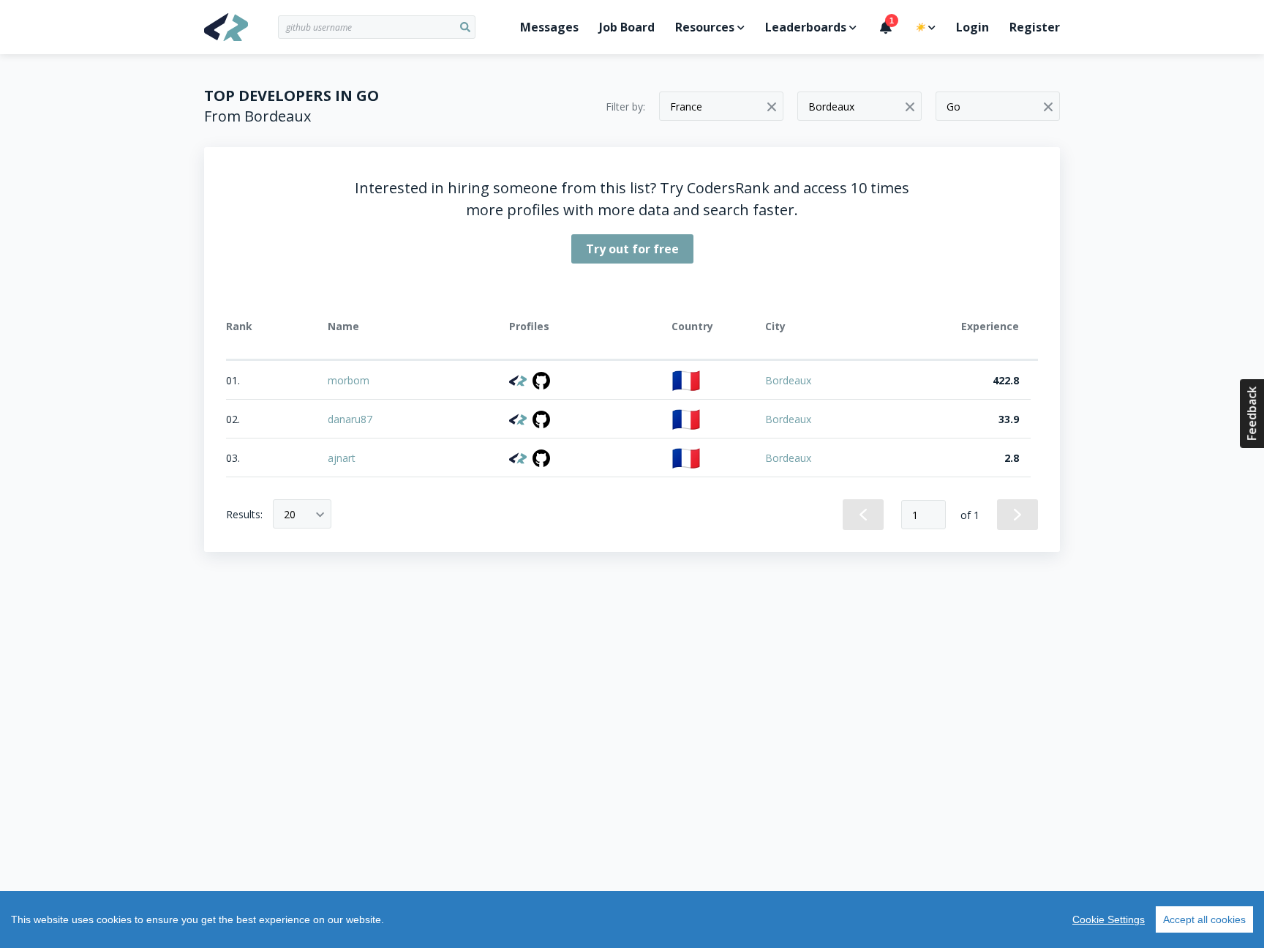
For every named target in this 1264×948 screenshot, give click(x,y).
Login (972, 27)
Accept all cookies (1204, 919)
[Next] (1017, 514)
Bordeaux (788, 380)
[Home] (241, 27)
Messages (549, 27)
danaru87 (350, 419)
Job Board (627, 27)
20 (290, 514)
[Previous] (863, 514)
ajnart (342, 458)
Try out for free (632, 249)
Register (1034, 27)
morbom (348, 380)
